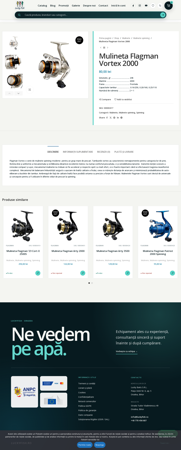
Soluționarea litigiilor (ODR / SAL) (93, 419)
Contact (103, 5)
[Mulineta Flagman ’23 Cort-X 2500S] (23, 226)
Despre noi (89, 5)
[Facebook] (133, 5)
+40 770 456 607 (139, 420)
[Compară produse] (160, 5)
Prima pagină (105, 38)
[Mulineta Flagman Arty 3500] (113, 226)
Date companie (85, 415)
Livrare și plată (85, 388)
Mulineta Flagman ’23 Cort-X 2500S (23, 252)
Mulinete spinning (141, 38)
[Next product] (107, 47)
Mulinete (126, 38)
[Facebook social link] (107, 118)
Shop (116, 38)
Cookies (82, 392)
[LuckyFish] (20, 5)
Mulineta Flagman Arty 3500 (112, 251)
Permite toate (84, 445)
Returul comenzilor (87, 401)
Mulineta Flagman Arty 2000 (68, 251)
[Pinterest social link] (114, 118)
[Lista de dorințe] (153, 5)
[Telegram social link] (121, 118)
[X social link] (110, 118)
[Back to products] (104, 47)
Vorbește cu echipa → (127, 351)
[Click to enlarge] (29, 89)
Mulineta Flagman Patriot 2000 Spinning (158, 252)
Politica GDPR (84, 406)
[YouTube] (146, 5)
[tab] (53, 150)
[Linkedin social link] (118, 118)
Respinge (99, 445)
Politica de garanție (87, 410)
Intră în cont (118, 5)
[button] (9, 93)
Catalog (42, 5)
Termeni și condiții (86, 383)
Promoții (64, 5)
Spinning (140, 112)
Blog (53, 5)
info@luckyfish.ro (139, 417)
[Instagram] (139, 5)
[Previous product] (100, 47)
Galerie (76, 5)
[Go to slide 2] (92, 283)
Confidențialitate (86, 397)
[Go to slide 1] (89, 283)
